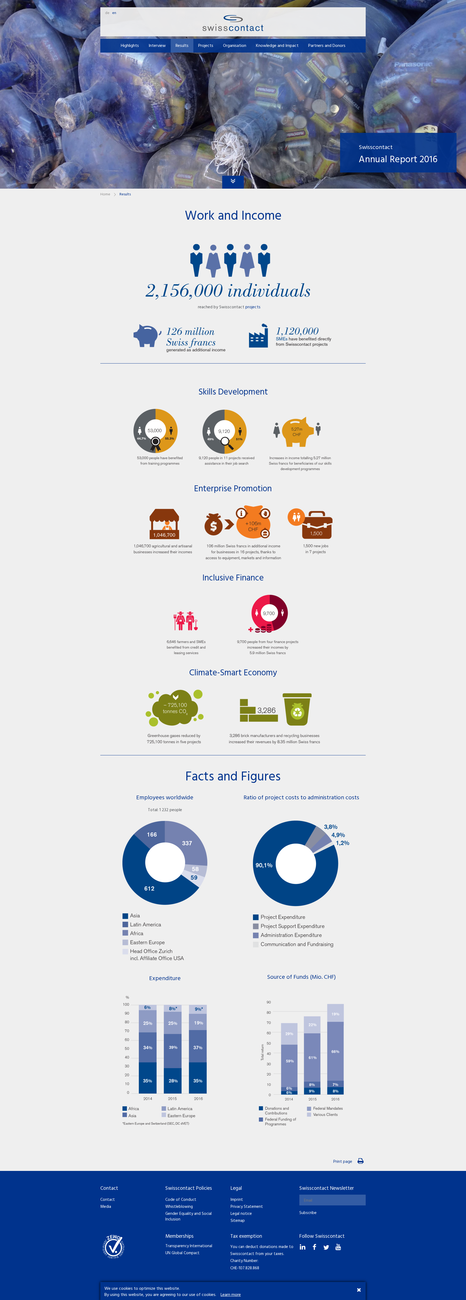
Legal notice (241, 1214)
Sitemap (238, 1221)
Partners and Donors (326, 45)
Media (105, 1207)
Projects (205, 45)
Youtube (339, 1246)
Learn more (231, 1294)
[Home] (233, 22)
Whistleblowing (179, 1207)
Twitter (327, 1246)
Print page (342, 1161)
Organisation (234, 45)
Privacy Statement (247, 1207)
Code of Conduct (180, 1200)
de (107, 13)
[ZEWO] (113, 1246)
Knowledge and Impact (277, 45)
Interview (157, 45)
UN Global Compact (182, 1253)
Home (105, 194)
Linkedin (303, 1246)
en (114, 13)
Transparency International (188, 1246)
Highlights (130, 45)
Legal (236, 1188)
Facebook (315, 1246)
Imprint (237, 1200)
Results (182, 45)
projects (253, 307)
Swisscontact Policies (188, 1188)
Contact (109, 1188)
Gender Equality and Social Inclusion (188, 1217)
